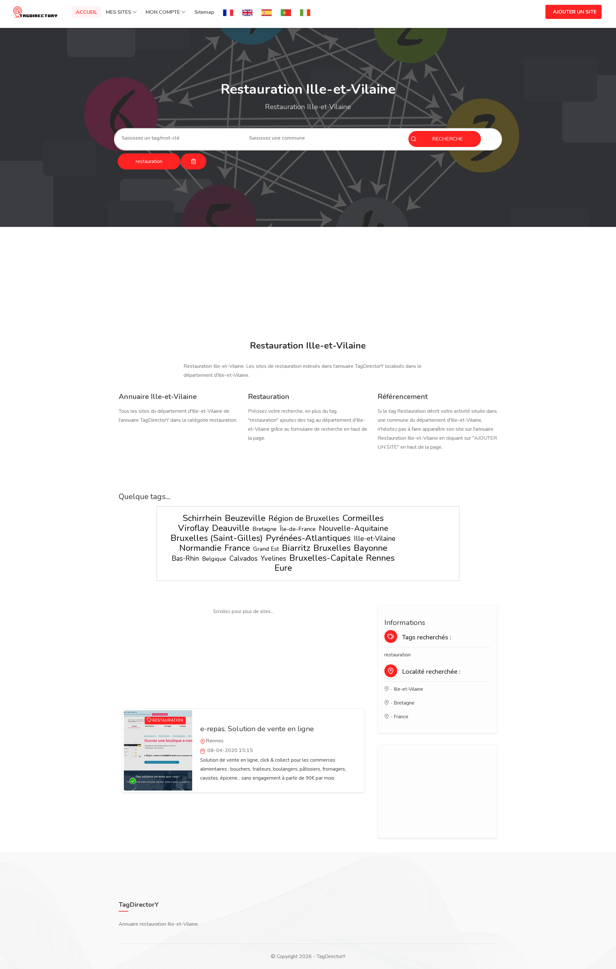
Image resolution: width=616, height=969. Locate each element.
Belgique (214, 559)
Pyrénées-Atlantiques (308, 538)
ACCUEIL (86, 12)
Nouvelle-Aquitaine (353, 528)
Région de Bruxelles (304, 518)
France (237, 548)
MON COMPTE (163, 12)
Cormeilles (363, 518)
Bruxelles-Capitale (326, 558)
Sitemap (204, 12)
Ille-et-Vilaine (375, 538)
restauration (397, 655)
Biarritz (296, 548)
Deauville (230, 528)
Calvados (243, 558)
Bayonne (370, 548)
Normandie (200, 548)
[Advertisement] (306, 285)
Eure (283, 568)
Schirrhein (202, 518)
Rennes (380, 558)
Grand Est (266, 549)
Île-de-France (298, 529)
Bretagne (264, 529)
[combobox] (180, 138)
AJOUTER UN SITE (574, 11)
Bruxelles (332, 548)
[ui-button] (193, 161)
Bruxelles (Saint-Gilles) (217, 538)
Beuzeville (245, 518)
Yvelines (273, 558)
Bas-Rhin (185, 558)
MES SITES (118, 12)
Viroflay (193, 528)
